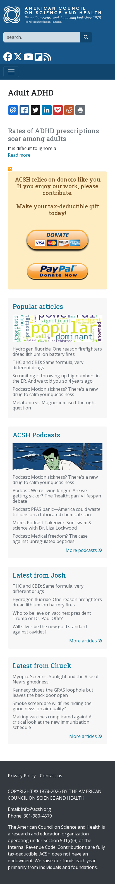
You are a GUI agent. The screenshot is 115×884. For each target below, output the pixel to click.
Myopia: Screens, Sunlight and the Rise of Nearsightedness (56, 679)
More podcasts (82, 550)
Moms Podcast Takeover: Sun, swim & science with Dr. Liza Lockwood (52, 525)
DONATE (57, 235)
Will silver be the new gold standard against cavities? (50, 629)
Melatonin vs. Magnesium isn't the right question (54, 405)
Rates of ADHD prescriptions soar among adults (53, 135)
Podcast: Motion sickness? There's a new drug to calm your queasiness (55, 391)
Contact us (51, 776)
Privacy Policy (22, 776)
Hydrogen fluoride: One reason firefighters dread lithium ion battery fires (57, 351)
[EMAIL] (13, 110)
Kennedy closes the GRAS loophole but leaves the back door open (53, 692)
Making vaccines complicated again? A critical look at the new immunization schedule (52, 722)
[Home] (55, 15)
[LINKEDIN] (46, 110)
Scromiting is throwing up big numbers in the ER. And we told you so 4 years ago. (56, 378)
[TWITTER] (35, 110)
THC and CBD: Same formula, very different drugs (48, 365)
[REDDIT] (69, 110)
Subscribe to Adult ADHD (10, 169)
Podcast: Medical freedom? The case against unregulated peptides (50, 538)
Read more (19, 155)
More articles (83, 641)
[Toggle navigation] (11, 71)
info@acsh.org (36, 809)
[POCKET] (58, 110)
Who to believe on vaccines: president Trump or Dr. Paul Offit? (52, 615)
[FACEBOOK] (24, 110)
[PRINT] (80, 110)
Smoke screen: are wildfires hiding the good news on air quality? (52, 706)
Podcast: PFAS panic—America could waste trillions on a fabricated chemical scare (56, 512)
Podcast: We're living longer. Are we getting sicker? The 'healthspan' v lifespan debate (57, 495)
